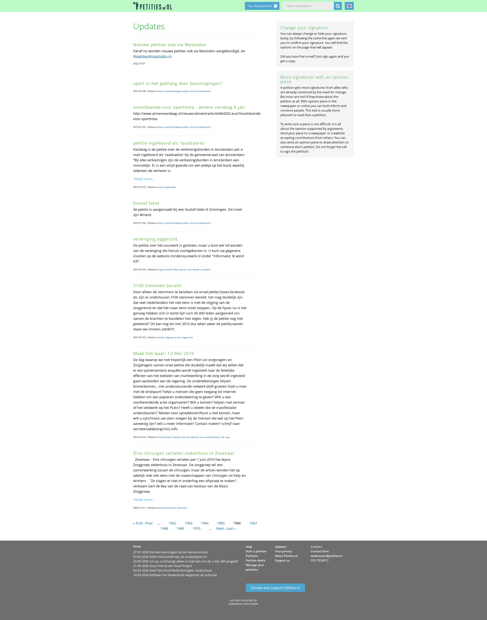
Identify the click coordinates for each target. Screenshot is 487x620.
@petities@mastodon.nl (152, 56)
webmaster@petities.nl (326, 556)
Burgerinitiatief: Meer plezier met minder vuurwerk (183, 269)
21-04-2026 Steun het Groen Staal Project (162, 566)
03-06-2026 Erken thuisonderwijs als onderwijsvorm (170, 557)
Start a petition (256, 551)
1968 (164, 528)
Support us (282, 560)
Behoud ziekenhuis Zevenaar (171, 507)
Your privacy (283, 551)
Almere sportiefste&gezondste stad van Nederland (183, 91)
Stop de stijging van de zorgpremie (174, 337)
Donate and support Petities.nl (275, 587)
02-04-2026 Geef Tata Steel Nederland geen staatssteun (172, 570)
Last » (231, 528)
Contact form (320, 551)
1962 (172, 523)
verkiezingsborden (166, 187)
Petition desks (255, 560)
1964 (204, 523)
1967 (253, 523)
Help (249, 547)
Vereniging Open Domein (243, 604)
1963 (188, 523)
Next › (221, 528)
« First (138, 523)
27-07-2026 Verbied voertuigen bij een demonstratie (170, 552)
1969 (180, 528)
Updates (280, 547)
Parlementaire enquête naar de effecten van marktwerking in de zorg (193, 437)
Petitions (252, 556)
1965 (221, 523)
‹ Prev (148, 523)
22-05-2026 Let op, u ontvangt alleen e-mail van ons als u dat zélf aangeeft (185, 561)
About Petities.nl (286, 556)
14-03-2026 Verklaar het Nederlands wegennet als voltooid (175, 575)
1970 (196, 528)
